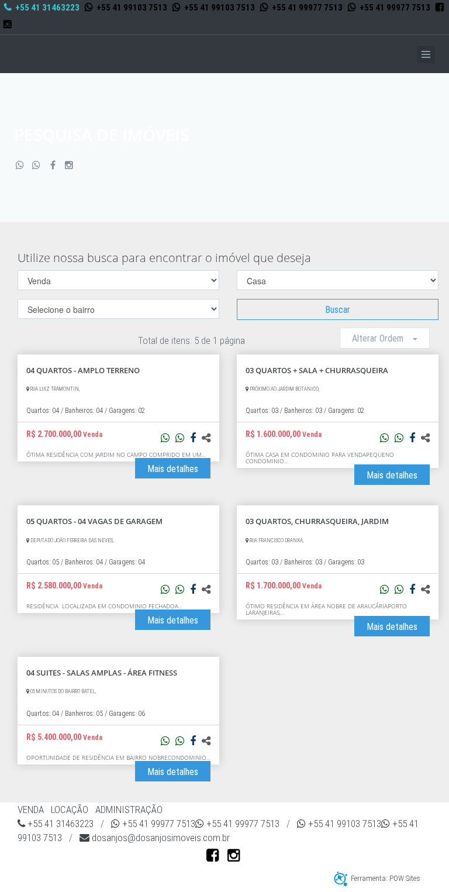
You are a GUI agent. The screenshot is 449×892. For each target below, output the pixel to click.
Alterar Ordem (382, 338)
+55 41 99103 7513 (131, 7)
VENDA (31, 809)
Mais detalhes (172, 468)
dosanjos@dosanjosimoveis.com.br (159, 837)
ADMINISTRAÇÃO (129, 809)
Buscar (337, 309)
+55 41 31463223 (46, 7)
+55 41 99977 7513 (306, 7)
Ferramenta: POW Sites (385, 878)
